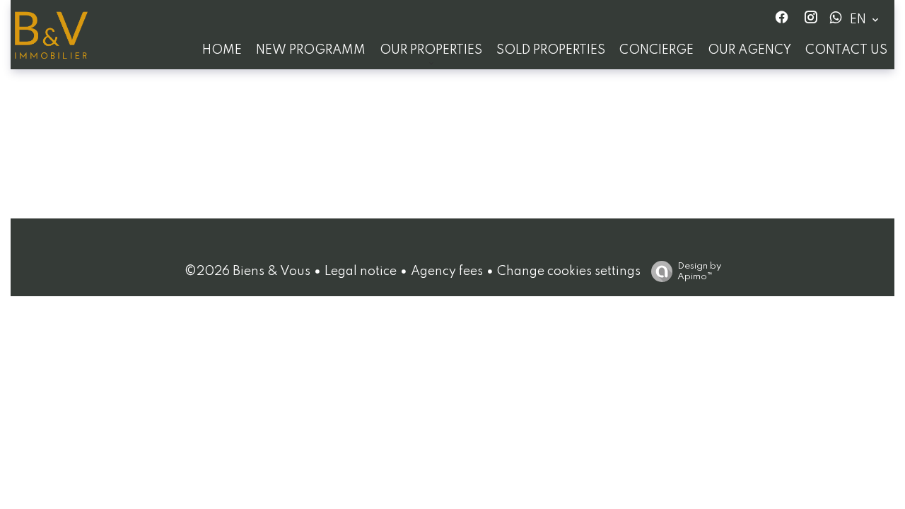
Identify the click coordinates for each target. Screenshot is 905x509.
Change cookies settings (569, 271)
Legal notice (361, 271)
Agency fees (447, 271)
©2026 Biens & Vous (247, 271)
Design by (699, 271)
